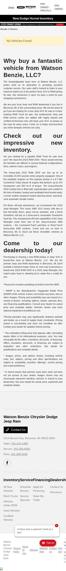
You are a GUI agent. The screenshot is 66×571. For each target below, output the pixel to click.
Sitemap (34, 550)
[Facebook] (7, 462)
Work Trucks (10, 496)
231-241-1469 (19, 443)
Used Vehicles (11, 510)
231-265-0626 (22, 448)
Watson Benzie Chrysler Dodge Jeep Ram (7, 550)
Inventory (11, 480)
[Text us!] (47, 543)
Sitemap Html (43, 550)
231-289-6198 (19, 454)
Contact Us (17, 429)
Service (26, 480)
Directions (56, 492)
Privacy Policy (17, 550)
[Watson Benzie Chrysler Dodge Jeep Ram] (22, 7)
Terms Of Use (25, 550)
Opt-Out (60, 550)
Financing (41, 480)
